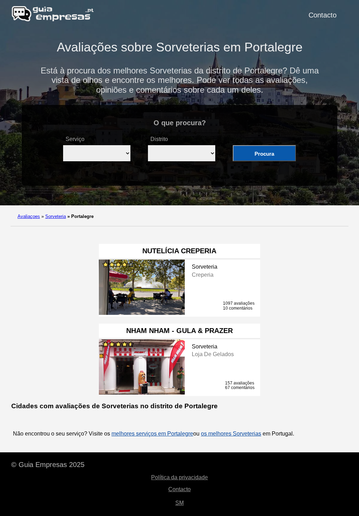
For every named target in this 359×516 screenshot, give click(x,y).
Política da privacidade (179, 477)
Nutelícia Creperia (179, 251)
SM (179, 503)
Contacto (323, 15)
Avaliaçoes (29, 216)
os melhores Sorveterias (231, 434)
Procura (264, 154)
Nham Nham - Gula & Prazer (179, 330)
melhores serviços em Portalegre (152, 434)
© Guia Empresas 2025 (47, 464)
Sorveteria (55, 216)
